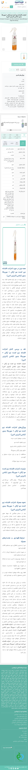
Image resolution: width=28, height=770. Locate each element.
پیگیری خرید (6, 7)
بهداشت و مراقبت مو (11, 13)
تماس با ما (24, 731)
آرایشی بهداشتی (20, 13)
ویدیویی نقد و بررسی (17, 137)
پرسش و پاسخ (4, 137)
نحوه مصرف (17, 143)
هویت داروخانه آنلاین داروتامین (20, 741)
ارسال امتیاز (12, 70)
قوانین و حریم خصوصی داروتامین (19, 720)
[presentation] (26, 124)
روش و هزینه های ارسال (22, 716)
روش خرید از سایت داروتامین (20, 714)
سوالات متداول (24, 735)
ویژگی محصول (22, 143)
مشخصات (24, 136)
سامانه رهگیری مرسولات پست (20, 724)
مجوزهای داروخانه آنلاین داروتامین (19, 722)
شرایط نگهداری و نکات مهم (5, 143)
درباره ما (25, 733)
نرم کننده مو (3, 13)
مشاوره (25, 739)
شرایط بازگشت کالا (23, 737)
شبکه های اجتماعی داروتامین (20, 718)
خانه (26, 13)
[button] (20, 130)
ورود (6, 2)
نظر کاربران (10, 137)
